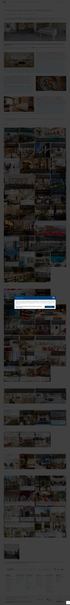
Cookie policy (18, 304)
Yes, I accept (49, 306)
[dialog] (35, 302)
